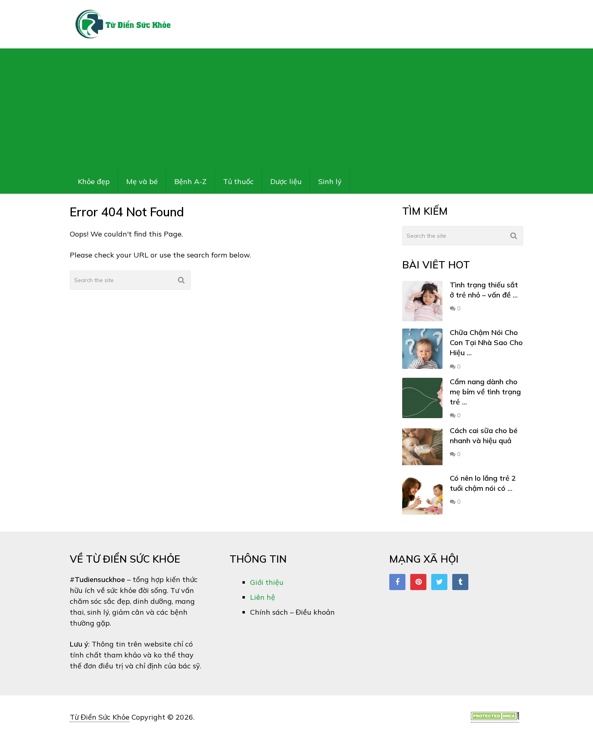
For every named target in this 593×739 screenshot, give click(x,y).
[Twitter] (439, 582)
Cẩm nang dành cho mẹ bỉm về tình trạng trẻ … (485, 391)
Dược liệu (286, 181)
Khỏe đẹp (94, 181)
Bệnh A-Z (190, 181)
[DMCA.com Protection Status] (495, 717)
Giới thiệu (267, 582)
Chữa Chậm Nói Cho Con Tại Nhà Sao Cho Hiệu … (486, 342)
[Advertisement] (296, 108)
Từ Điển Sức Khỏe (99, 717)
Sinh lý (330, 181)
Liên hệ (262, 597)
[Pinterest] (418, 582)
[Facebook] (397, 582)
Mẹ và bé (142, 181)
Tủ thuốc (238, 181)
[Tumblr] (460, 582)
